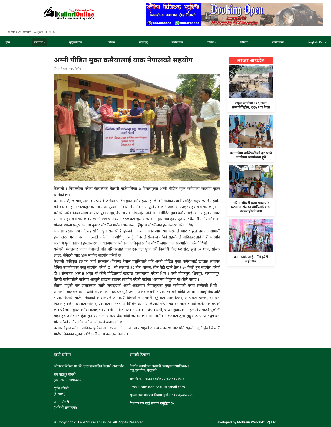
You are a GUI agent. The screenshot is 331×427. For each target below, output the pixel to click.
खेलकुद (143, 42)
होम (8, 42)
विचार (111, 42)
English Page (316, 42)
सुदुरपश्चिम (75, 42)
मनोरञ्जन (177, 42)
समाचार (38, 42)
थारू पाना (278, 42)
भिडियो (244, 42)
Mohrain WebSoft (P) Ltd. (257, 422)
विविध (210, 42)
